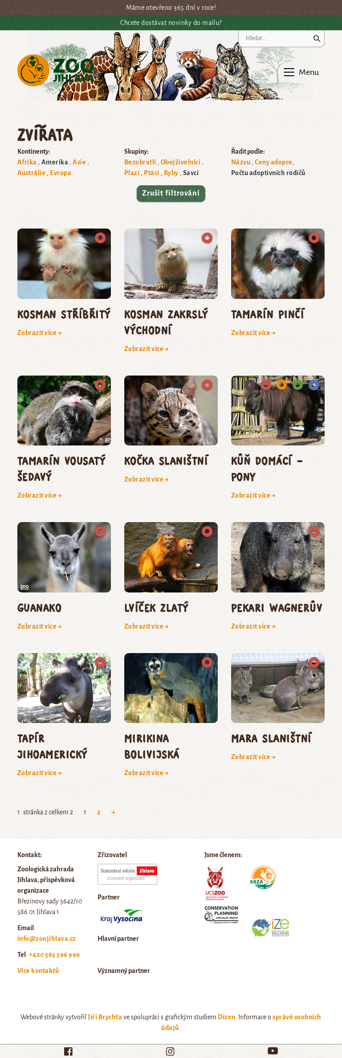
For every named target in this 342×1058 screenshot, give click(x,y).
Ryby (171, 172)
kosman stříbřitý (64, 313)
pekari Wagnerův (276, 607)
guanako (39, 607)
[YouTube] (273, 1050)
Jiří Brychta (105, 1017)
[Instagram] (170, 1051)
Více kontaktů (38, 970)
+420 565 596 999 (54, 954)
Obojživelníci (180, 162)
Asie (79, 162)
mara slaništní (271, 737)
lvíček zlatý (156, 607)
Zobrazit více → (39, 332)
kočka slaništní (166, 460)
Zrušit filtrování (171, 193)
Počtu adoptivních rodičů (268, 172)
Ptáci (151, 172)
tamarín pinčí (267, 313)
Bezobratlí (140, 162)
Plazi (131, 172)
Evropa (60, 172)
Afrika (27, 162)
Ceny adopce (273, 162)
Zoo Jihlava (55, 70)
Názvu (240, 162)
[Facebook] (68, 1051)
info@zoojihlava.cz (46, 938)
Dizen (226, 1017)
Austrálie (31, 172)
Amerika (54, 162)
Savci (191, 172)
